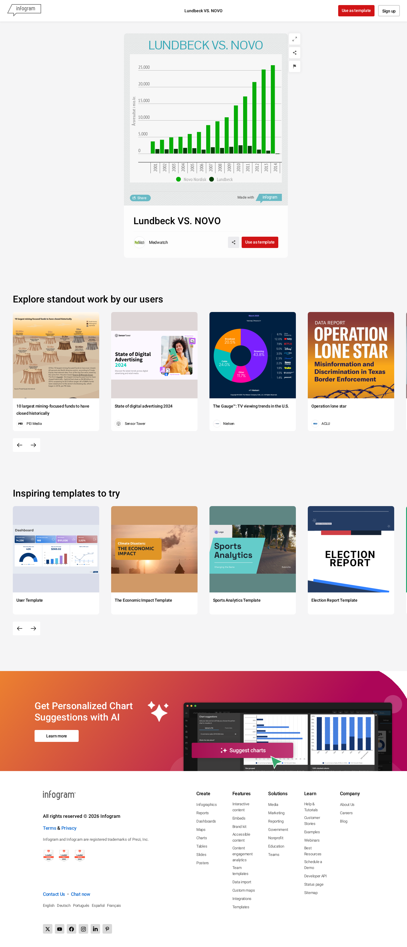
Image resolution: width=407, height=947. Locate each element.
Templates (240, 907)
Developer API (315, 876)
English (49, 905)
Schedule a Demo (313, 864)
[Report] (294, 66)
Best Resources (312, 851)
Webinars (312, 840)
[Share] (294, 52)
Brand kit (239, 826)
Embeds (239, 818)
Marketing (276, 813)
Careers (346, 813)
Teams (273, 854)
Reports (202, 813)
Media (273, 804)
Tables (201, 846)
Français (114, 905)
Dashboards (206, 821)
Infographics (206, 804)
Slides (201, 854)
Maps (201, 829)
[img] (153, 147)
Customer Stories (312, 820)
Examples (312, 832)
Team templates (240, 870)
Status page (314, 884)
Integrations (241, 898)
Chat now (80, 894)
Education (276, 846)
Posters (202, 863)
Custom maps (243, 890)
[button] (192, 179)
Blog (343, 821)
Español (98, 905)
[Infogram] (24, 10)
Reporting (275, 821)
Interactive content (240, 807)
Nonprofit (275, 838)
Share (141, 198)
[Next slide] (33, 445)
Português (81, 905)
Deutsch (64, 905)
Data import (241, 882)
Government (278, 829)
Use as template (356, 10)
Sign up (389, 11)
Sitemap (311, 892)
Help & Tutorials (311, 807)
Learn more (56, 736)
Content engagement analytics (242, 854)
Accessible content (241, 837)
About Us (347, 804)
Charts (201, 838)
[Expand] (294, 39)
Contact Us (54, 894)
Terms (49, 828)
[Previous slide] (19, 445)
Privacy (69, 828)
